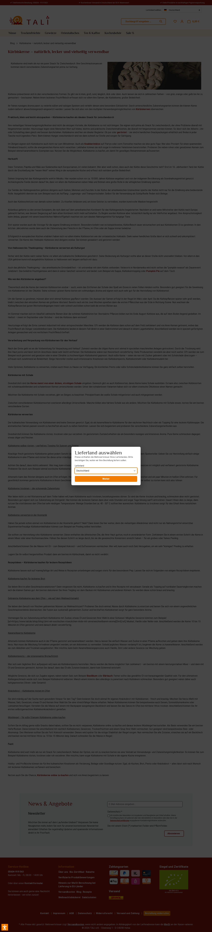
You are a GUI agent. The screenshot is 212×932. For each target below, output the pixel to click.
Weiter (106, 478)
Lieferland (79, 466)
